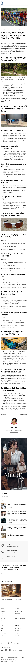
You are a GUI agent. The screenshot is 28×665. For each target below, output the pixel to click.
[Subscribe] (26, 496)
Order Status (18, 611)
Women (3, 611)
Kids (2, 616)
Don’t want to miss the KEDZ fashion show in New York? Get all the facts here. (17, 513)
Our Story (18, 628)
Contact (3, 635)
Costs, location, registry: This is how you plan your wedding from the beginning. (16, 535)
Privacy (23, 657)
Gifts (2, 620)
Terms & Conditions (13, 657)
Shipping (17, 613)
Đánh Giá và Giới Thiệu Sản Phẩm (13, 29)
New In (3, 618)
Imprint (3, 657)
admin (2, 29)
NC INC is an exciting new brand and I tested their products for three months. (17, 506)
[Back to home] (2, 2)
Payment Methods (20, 618)
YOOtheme (10, 661)
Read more (14, 433)
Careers (17, 633)
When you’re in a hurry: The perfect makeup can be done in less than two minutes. (17, 520)
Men (2, 613)
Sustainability (18, 630)
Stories (17, 635)
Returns (17, 616)
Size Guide (4, 630)
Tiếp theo (23, 414)
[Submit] (26, 574)
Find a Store (4, 604)
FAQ (2, 628)
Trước (4, 414)
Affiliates (3, 633)
